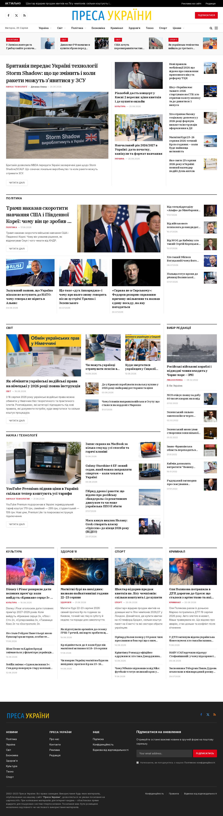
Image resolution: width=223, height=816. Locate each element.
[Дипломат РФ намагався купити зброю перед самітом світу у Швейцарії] (102, 43)
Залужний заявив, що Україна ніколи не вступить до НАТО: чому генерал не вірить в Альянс (29, 296)
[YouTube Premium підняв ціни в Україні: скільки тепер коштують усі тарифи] (43, 463)
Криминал (175, 602)
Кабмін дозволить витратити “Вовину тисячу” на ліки (180, 465)
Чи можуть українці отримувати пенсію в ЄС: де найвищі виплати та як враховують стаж (101, 367)
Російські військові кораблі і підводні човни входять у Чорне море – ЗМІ (189, 371)
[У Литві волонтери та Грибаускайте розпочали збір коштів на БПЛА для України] (48, 43)
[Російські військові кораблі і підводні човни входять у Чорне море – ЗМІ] (192, 348)
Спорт (163, 27)
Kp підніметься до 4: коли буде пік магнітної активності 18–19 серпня (84, 646)
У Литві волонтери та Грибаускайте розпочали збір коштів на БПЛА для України (21, 46)
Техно (149, 27)
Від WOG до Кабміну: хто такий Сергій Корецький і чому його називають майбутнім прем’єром (183, 242)
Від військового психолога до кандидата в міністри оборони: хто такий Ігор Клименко (183, 225)
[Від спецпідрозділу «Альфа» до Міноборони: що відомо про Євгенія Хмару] (210, 211)
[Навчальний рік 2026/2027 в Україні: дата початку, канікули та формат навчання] (139, 127)
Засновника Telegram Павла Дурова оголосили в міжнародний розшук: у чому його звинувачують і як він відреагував (192, 670)
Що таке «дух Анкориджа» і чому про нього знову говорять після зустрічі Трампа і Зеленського (82, 296)
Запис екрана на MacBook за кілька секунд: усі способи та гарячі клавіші (107, 447)
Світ (60, 27)
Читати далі (17, 182)
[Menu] (216, 28)
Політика (77, 27)
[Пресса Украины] (111, 15)
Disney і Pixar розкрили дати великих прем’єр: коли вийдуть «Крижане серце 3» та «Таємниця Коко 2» (30, 593)
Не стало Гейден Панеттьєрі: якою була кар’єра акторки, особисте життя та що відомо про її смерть (29, 635)
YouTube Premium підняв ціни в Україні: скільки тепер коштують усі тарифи (42, 491)
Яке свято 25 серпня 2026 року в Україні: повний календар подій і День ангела (182, 166)
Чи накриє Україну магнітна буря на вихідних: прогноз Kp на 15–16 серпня (84, 662)
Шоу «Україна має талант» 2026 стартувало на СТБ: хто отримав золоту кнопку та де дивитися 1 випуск (185, 96)
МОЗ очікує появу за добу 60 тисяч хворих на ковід (183, 396)
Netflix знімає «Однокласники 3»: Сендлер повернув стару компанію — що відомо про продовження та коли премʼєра (29, 666)
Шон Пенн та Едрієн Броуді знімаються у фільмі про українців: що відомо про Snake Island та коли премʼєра (29, 650)
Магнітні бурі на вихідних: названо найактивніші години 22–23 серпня (84, 593)
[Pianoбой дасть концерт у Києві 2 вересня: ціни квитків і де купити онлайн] (139, 75)
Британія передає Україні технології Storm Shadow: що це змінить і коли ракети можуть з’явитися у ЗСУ (52, 73)
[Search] (211, 28)
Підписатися (206, 15)
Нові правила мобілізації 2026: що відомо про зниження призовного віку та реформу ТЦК (183, 71)
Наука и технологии (18, 499)
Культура (120, 106)
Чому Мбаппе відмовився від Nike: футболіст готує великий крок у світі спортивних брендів (137, 670)
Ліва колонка (175, 380)
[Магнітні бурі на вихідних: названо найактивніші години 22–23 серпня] (85, 571)
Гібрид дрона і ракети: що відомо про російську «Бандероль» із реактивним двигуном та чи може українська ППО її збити (106, 498)
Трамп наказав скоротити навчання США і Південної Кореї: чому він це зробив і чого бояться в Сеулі (37, 214)
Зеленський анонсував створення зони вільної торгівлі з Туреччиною (182, 431)
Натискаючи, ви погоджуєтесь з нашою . (178, 762)
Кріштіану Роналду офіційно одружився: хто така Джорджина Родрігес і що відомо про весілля (137, 654)
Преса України (52, 797)
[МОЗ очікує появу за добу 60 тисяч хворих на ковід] (210, 399)
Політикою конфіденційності (199, 762)
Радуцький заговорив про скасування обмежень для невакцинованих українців (181, 482)
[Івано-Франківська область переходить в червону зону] (210, 450)
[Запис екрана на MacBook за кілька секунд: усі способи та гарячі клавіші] (149, 450)
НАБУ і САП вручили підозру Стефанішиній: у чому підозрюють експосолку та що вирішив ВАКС (192, 654)
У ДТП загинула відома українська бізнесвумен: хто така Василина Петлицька (192, 638)
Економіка (98, 27)
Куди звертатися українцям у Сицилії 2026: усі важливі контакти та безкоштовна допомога (142, 367)
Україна (44, 27)
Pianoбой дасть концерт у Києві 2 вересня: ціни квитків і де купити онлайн (138, 97)
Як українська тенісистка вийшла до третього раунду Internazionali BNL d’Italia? (183, 46)
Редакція (211, 3)
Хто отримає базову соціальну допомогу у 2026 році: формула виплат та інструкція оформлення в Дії (183, 121)
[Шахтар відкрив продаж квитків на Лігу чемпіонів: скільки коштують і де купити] (139, 571)
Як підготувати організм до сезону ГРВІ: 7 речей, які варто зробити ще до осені (84, 631)
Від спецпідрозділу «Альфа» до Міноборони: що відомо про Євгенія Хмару (183, 208)
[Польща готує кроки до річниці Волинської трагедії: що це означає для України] (210, 278)
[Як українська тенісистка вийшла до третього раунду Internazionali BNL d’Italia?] (210, 43)
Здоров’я (134, 27)
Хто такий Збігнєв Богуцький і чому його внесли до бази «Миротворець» (182, 259)
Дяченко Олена (39, 87)
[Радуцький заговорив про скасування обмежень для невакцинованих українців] (210, 484)
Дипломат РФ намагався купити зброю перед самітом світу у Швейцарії (75, 46)
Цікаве (177, 27)
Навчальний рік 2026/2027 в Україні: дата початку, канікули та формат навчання (138, 149)
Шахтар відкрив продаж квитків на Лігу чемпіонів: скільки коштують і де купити (69, 3)
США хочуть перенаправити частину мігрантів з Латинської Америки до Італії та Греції (129, 46)
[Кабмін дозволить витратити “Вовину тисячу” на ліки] (210, 467)
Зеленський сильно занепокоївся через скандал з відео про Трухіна (180, 414)
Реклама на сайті (191, 3)
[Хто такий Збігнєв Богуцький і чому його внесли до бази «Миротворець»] (210, 261)
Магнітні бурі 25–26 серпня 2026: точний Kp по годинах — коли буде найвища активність (183, 144)
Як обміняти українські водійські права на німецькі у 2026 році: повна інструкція (43, 383)
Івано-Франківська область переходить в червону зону (181, 448)
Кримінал (117, 27)
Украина (119, 158)
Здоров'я (66, 602)
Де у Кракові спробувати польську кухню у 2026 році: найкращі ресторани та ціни (130, 386)
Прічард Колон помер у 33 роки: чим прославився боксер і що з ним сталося (139, 638)
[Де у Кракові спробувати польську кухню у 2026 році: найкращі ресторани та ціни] (92, 388)
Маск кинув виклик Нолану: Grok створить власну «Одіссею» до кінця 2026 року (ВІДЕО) (107, 526)
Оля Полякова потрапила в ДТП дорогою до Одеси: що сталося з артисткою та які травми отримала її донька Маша (190, 593)
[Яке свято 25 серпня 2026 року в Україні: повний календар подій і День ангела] (210, 164)
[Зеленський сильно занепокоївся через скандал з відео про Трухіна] (210, 416)
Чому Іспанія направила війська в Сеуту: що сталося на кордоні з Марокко (130, 403)
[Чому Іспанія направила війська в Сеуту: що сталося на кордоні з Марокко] (92, 405)
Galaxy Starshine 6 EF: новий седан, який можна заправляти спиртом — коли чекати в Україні (109, 471)
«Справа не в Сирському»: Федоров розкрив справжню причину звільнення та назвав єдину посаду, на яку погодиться (136, 298)
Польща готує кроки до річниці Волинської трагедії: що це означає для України (182, 275)
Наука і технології (16, 87)
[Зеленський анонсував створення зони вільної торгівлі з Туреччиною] (210, 433)
